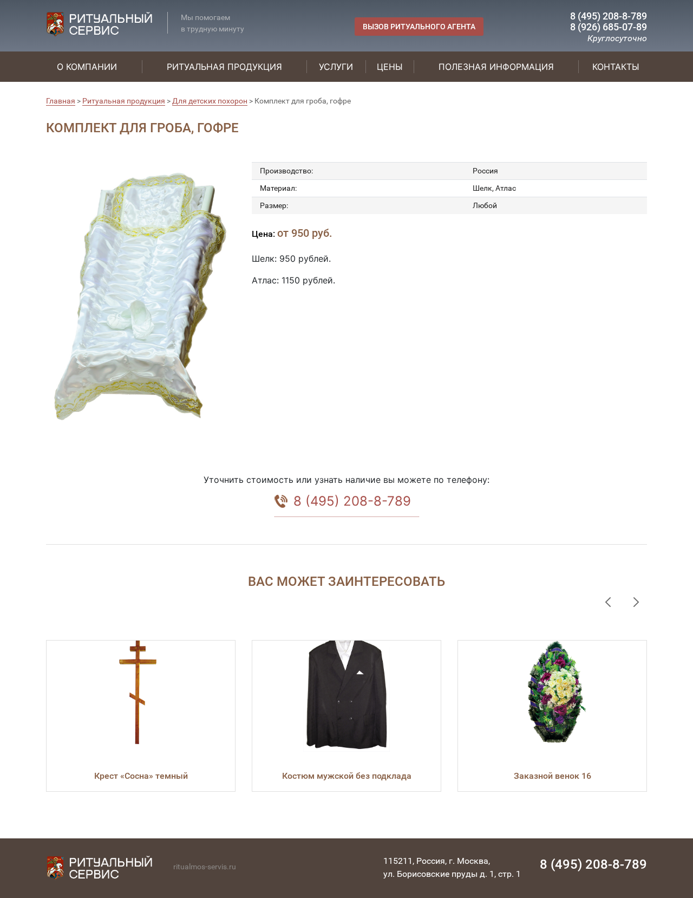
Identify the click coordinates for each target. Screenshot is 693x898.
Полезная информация (496, 66)
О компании (87, 66)
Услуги (336, 66)
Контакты (615, 66)
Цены (390, 66)
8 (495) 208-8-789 (608, 16)
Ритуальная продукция (224, 66)
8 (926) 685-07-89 (608, 27)
